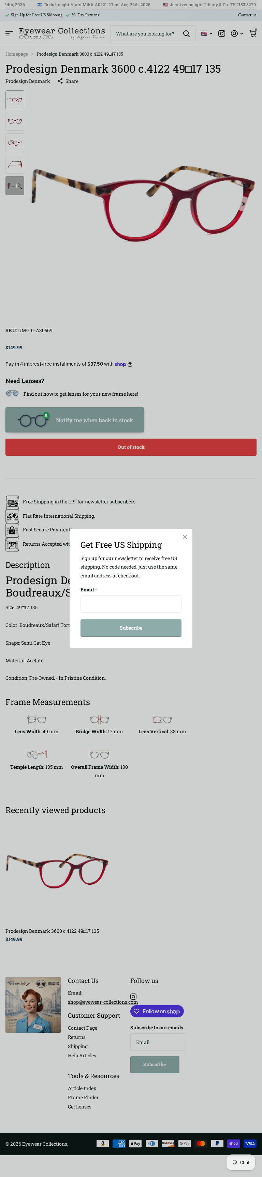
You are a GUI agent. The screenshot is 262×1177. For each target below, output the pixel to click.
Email (89, 589)
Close (184, 536)
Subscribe (131, 627)
